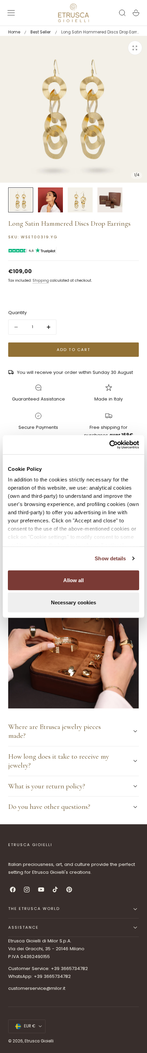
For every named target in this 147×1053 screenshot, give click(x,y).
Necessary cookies (73, 602)
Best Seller (40, 32)
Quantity (17, 312)
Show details (110, 558)
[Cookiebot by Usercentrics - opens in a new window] (109, 444)
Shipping (40, 280)
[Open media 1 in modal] (135, 48)
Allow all (73, 580)
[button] (11, 13)
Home (14, 32)
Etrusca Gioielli (39, 1041)
